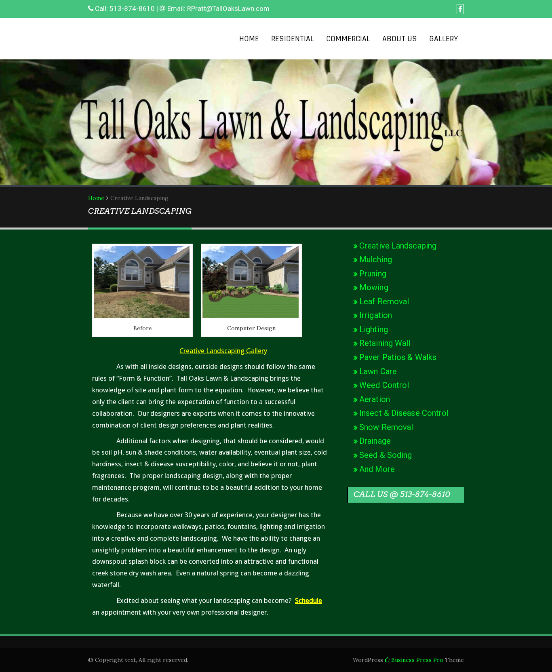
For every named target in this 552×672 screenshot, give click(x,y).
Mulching (375, 259)
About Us (399, 39)
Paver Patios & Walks (397, 357)
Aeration (374, 399)
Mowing (373, 287)
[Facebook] (460, 9)
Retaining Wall (384, 343)
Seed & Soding (385, 455)
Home (249, 39)
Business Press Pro (416, 660)
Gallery (443, 39)
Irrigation (375, 315)
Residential (292, 39)
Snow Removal (386, 427)
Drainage (375, 441)
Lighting (373, 329)
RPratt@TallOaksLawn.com (228, 8)
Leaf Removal (384, 301)
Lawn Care (378, 371)
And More (377, 469)
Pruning (372, 273)
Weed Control (384, 385)
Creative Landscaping (397, 246)
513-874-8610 (132, 8)
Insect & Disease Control (404, 413)
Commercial (348, 39)
